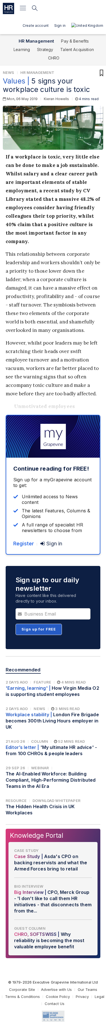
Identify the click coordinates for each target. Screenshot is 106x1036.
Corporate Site (22, 989)
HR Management (36, 41)
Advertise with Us (56, 989)
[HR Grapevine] (8, 8)
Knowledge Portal (36, 835)
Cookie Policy (58, 996)
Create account (36, 25)
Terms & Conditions (22, 996)
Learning (22, 49)
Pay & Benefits (75, 41)
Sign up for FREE (38, 629)
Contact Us (54, 1003)
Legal (99, 996)
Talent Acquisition (77, 49)
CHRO (54, 58)
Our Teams (87, 989)
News (8, 72)
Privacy (82, 996)
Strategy (45, 49)
